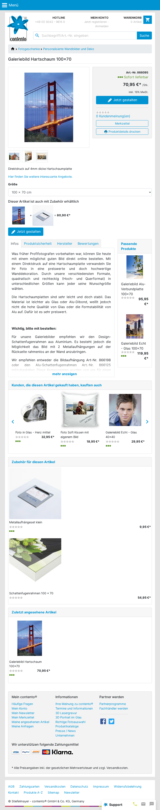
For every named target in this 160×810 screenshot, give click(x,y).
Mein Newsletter (23, 713)
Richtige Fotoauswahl (70, 722)
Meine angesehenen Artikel (30, 722)
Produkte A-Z (33, 792)
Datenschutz (79, 786)
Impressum (101, 786)
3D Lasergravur (66, 713)
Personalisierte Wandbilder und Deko (68, 49)
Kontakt (13, 792)
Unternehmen (64, 735)
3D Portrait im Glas (68, 717)
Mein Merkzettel (23, 717)
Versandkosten (54, 786)
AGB (11, 786)
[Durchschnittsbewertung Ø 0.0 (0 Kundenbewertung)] (103, 112)
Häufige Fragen (22, 704)
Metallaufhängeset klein (25, 522)
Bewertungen (88, 243)
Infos (15, 243)
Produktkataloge (67, 726)
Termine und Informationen (74, 708)
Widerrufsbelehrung (127, 786)
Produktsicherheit (38, 243)
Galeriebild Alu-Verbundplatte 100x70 (133, 289)
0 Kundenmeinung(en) (113, 116)
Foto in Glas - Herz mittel (32, 432)
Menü (13, 5)
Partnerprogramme (112, 704)
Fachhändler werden (113, 708)
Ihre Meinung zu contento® (74, 704)
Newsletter (71, 792)
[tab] (135, 804)
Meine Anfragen (23, 726)
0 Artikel (136, 21)
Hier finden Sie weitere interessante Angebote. (40, 176)
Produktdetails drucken (124, 131)
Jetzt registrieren (95, 21)
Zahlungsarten (29, 786)
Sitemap (53, 792)
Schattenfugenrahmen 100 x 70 (31, 593)
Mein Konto (19, 708)
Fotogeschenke (29, 49)
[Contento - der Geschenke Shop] (18, 28)
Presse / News (65, 731)
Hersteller (64, 243)
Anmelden (102, 26)
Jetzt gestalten (124, 100)
